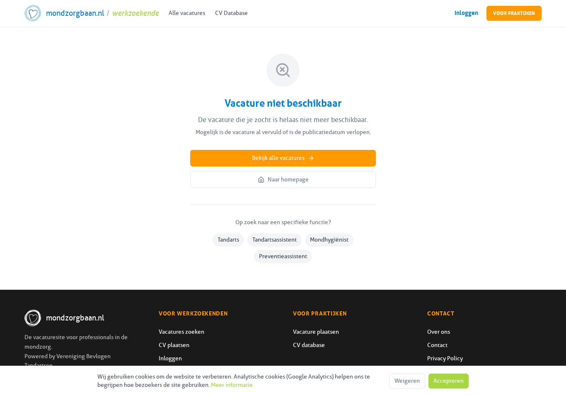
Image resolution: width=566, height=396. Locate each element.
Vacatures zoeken (181, 331)
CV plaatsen (174, 345)
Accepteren (448, 380)
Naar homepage (288, 179)
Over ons (438, 331)
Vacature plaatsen (316, 331)
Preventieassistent (283, 256)
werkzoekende (135, 13)
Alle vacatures (187, 13)
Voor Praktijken (514, 13)
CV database (309, 345)
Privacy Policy (445, 358)
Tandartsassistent (274, 239)
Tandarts (228, 239)
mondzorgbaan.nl (75, 13)
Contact (437, 345)
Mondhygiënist (329, 239)
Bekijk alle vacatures (278, 157)
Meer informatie (232, 385)
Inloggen (466, 13)
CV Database (231, 13)
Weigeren (407, 380)
